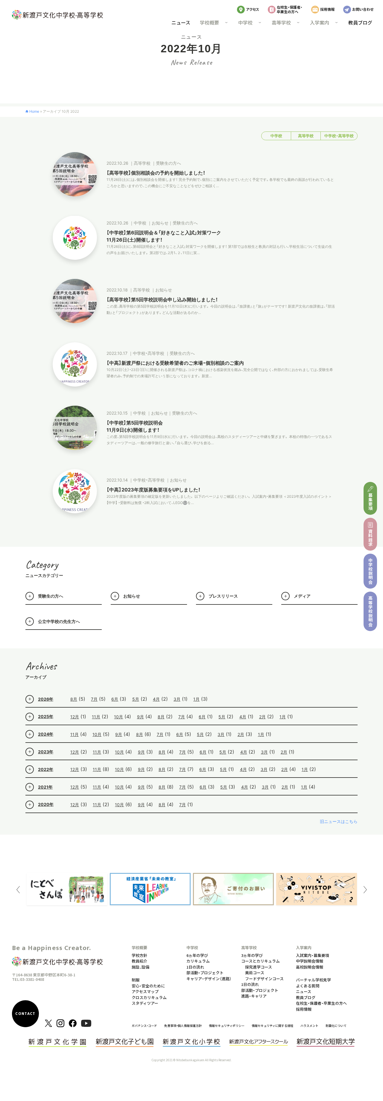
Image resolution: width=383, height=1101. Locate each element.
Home (34, 111)
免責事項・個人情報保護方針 (183, 1025)
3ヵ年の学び (252, 955)
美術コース (254, 972)
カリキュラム (198, 961)
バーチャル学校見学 (313, 980)
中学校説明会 (370, 571)
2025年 (45, 716)
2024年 (45, 734)
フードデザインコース (264, 978)
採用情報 (327, 9)
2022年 (45, 769)
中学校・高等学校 (339, 136)
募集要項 (370, 502)
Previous (17, 889)
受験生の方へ (50, 595)
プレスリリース (223, 595)
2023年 (45, 751)
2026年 (45, 699)
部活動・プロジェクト (205, 972)
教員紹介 (139, 961)
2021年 (45, 787)
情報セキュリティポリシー (226, 1025)
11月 (96, 716)
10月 (118, 716)
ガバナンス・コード (144, 1025)
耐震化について (336, 1025)
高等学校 (306, 136)
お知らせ (131, 595)
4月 (156, 699)
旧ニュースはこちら (339, 821)
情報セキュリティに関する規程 (272, 1025)
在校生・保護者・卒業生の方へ (290, 9)
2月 (262, 716)
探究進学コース (258, 967)
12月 (74, 716)
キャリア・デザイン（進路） (209, 978)
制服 (135, 980)
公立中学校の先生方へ (59, 621)
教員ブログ (360, 22)
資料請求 (370, 537)
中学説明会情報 (309, 961)
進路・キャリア (254, 996)
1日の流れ (195, 967)
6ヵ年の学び (197, 955)
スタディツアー (145, 1003)
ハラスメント (309, 1025)
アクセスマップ (145, 991)
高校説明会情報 (309, 967)
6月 (114, 699)
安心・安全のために (148, 986)
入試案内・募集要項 (312, 955)
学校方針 (139, 955)
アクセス (252, 9)
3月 (177, 699)
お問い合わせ (362, 9)
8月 (73, 699)
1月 (196, 699)
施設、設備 (140, 967)
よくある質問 (307, 986)
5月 (135, 699)
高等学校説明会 (370, 611)
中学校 (276, 136)
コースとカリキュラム (260, 961)
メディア (302, 595)
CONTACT (25, 1013)
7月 (94, 699)
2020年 (46, 804)
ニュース (180, 22)
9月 (140, 716)
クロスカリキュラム (149, 997)
